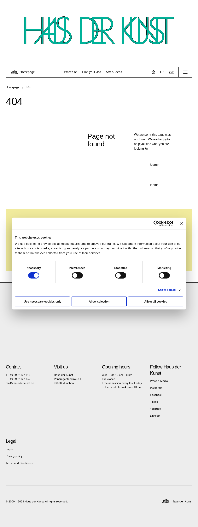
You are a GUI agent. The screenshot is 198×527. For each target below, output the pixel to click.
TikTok (154, 401)
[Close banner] (181, 223)
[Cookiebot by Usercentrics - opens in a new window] (156, 223)
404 (28, 87)
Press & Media (159, 380)
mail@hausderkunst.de (20, 383)
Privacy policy (14, 456)
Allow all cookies (155, 301)
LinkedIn (155, 415)
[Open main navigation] (185, 72)
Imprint (10, 449)
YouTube (155, 408)
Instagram (156, 387)
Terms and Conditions (19, 463)
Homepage (12, 87)
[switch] (77, 275)
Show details (167, 289)
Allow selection (99, 301)
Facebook (156, 394)
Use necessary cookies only (42, 301)
